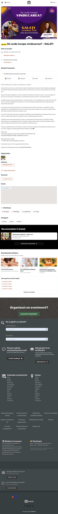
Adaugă (8, 2)
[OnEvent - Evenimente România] (29, 2)
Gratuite (12, 221)
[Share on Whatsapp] (15, 211)
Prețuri (50, 420)
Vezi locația (7, 62)
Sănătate (19, 221)
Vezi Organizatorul (7, 164)
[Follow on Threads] (33, 506)
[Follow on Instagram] (28, 506)
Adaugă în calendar (9, 55)
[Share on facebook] (5, 211)
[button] (2, 2)
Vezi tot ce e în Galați (29, 292)
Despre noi (36, 426)
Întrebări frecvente (36, 420)
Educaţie (4, 221)
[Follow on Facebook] (25, 506)
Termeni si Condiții (50, 413)
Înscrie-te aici (6, 179)
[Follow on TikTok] (30, 506)
